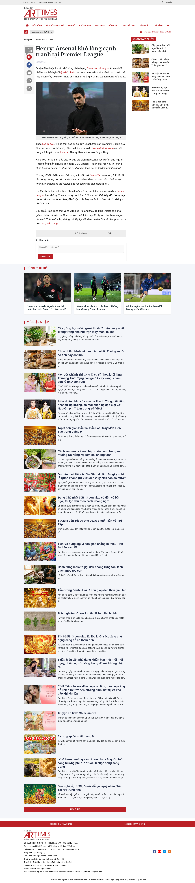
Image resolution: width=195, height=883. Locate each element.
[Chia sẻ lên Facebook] (29, 65)
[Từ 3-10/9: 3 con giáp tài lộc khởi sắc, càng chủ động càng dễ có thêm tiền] (40, 644)
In (111, 233)
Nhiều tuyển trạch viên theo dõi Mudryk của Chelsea (144, 308)
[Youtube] (159, 851)
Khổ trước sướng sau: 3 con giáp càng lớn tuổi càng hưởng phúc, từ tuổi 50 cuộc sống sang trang (90, 763)
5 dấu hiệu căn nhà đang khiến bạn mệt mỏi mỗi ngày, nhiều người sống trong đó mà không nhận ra (91, 663)
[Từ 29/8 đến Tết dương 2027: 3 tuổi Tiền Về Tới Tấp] (40, 528)
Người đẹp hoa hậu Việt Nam (40, 32)
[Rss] (169, 851)
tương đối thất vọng (103, 148)
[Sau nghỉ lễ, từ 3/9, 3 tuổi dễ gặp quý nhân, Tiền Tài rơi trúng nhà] (40, 794)
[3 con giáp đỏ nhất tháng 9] (40, 744)
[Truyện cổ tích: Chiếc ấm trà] (40, 720)
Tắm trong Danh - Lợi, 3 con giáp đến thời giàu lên (92, 590)
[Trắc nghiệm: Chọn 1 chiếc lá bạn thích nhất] (40, 621)
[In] (29, 80)
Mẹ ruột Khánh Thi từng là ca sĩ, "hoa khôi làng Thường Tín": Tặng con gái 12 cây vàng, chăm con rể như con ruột (90, 378)
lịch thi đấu (48, 144)
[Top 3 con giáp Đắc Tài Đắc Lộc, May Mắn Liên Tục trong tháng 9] (40, 435)
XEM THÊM (75, 809)
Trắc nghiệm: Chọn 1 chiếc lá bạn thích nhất (88, 613)
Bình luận (29, 50)
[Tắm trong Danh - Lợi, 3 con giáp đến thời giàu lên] (40, 598)
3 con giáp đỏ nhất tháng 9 (76, 736)
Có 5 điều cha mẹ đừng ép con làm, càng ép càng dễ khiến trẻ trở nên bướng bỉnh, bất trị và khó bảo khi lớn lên (91, 690)
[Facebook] (154, 851)
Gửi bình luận (45, 256)
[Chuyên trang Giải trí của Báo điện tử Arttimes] (40, 13)
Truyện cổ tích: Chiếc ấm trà (77, 713)
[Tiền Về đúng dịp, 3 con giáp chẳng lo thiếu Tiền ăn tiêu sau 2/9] (40, 551)
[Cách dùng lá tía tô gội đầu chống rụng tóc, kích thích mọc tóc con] (40, 574)
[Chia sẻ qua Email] (29, 72)
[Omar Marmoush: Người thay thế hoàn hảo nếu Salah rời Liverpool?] (47, 287)
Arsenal (64, 152)
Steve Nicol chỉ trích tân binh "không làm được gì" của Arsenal (97, 308)
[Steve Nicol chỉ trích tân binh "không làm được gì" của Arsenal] (97, 287)
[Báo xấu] (29, 88)
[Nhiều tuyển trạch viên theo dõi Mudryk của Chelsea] (147, 287)
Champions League (98, 68)
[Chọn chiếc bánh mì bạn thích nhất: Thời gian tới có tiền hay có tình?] (40, 359)
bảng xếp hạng (49, 223)
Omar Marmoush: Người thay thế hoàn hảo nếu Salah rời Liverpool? (46, 308)
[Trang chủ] (27, 25)
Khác (27, 299)
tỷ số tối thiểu (67, 72)
